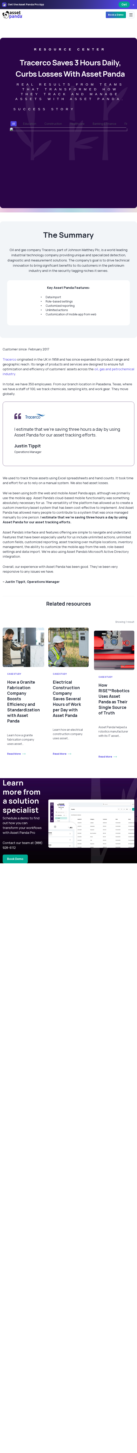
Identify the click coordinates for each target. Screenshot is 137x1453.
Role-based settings (59, 301)
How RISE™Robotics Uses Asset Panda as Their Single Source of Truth (114, 699)
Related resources (68, 603)
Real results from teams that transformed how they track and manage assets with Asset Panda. (70, 92)
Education (29, 124)
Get (124, 4)
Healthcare (77, 124)
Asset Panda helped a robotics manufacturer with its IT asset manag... (113, 731)
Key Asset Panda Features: (68, 288)
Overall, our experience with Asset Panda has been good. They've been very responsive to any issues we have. (60, 569)
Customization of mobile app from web (71, 314)
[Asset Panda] (12, 15)
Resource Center (70, 49)
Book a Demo (116, 14)
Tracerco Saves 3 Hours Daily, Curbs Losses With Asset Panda (70, 68)
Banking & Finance (104, 124)
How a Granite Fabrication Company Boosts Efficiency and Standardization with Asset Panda (23, 701)
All (13, 124)
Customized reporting (60, 306)
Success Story (44, 109)
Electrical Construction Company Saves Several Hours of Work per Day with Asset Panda (67, 698)
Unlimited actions (57, 310)
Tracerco (9, 359)
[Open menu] (131, 14)
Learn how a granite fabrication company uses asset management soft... (20, 739)
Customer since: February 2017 (26, 349)
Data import (53, 297)
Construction (53, 124)
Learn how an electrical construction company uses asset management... (68, 734)
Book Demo (15, 859)
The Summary (68, 235)
